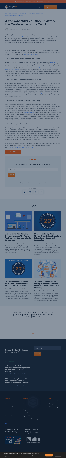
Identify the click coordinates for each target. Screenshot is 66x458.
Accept (49, 455)
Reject (58, 455)
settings (8, 456)
